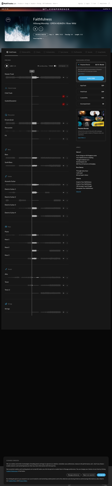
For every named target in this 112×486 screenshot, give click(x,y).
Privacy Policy (23, 481)
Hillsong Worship (41, 23)
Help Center (103, 3)
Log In (88, 3)
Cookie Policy (12, 481)
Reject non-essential (89, 475)
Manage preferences (73, 475)
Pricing (39, 3)
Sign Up (80, 3)
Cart (94, 3)
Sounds (33, 3)
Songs (27, 3)
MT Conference (47, 3)
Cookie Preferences (12, 471)
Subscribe (91, 78)
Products (20, 3)
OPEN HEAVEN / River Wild (63, 23)
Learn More (81, 74)
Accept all (101, 475)
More (54, 3)
